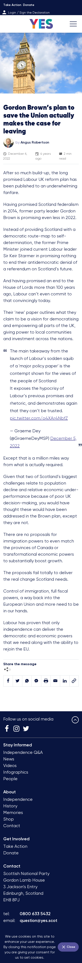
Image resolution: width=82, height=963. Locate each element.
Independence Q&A (23, 752)
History (10, 805)
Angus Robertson (35, 142)
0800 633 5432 (35, 913)
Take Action (12, 5)
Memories (13, 812)
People (10, 778)
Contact (11, 825)
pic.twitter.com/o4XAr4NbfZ (39, 418)
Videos (10, 765)
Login (12, 12)
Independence (18, 799)
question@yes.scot (38, 920)
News (8, 759)
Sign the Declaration (34, 12)
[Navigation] (73, 23)
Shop (8, 819)
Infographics (15, 772)
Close (70, 947)
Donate (28, 5)
